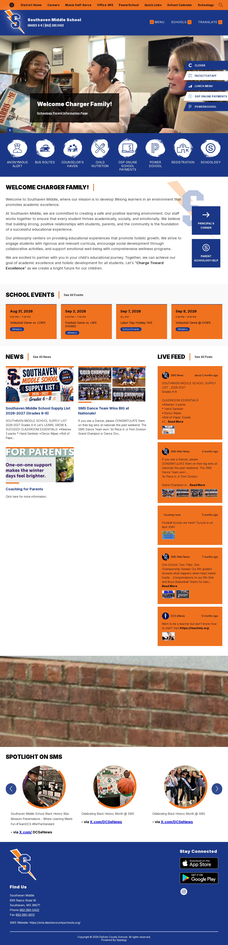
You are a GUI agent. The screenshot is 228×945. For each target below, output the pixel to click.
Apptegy (122, 939)
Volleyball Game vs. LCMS (28, 322)
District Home (31, 5)
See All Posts (203, 357)
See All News (42, 357)
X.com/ (25, 832)
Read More (175, 421)
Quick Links (153, 5)
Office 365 (105, 5)
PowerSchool (129, 5)
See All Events (73, 295)
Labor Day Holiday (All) (137, 322)
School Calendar (179, 5)
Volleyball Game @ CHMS (194, 322)
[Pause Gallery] (10, 130)
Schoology (206, 5)
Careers (53, 5)
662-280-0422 (29, 910)
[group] (43, 800)
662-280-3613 (25, 915)
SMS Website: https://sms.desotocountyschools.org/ (45, 922)
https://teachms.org (194, 628)
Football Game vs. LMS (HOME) (81, 324)
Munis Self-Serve (78, 5)
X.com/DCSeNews (106, 822)
